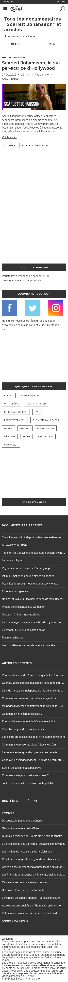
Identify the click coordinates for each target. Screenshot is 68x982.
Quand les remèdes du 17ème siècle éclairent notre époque (32, 836)
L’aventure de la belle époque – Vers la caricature (31, 897)
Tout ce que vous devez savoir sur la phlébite (28, 783)
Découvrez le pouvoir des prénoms (22, 820)
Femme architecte (12, 637)
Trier (51, 44)
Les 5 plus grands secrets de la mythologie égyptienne (34, 736)
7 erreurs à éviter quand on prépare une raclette (29, 752)
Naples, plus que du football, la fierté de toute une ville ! (33, 599)
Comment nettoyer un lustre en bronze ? (25, 775)
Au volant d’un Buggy (14, 545)
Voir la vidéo (9, 137)
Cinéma (13, 79)
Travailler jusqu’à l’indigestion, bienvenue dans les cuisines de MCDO (31, 538)
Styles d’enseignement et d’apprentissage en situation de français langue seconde (33, 867)
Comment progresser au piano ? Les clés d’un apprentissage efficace (29, 745)
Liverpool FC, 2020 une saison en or (23, 630)
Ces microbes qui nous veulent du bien (25, 882)
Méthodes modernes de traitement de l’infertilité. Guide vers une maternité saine (34, 706)
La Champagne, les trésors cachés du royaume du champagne (31, 622)
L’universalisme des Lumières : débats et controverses (33, 843)
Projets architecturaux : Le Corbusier (23, 606)
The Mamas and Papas (46, 420)
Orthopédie (11, 404)
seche (26, 436)
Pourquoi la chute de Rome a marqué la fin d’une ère (33, 675)
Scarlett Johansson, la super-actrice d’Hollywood (31, 65)
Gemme (8, 428)
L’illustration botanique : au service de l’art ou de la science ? (31, 913)
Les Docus (17, 978)
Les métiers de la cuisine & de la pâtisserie (27, 851)
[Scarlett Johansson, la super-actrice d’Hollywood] (34, 112)
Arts (4, 79)
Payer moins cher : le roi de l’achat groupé (26, 568)
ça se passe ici (32, 280)
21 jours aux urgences (15, 591)
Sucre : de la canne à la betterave (21, 767)
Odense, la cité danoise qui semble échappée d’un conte (31, 683)
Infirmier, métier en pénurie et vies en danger (28, 576)
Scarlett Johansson (35, 145)
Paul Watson (45, 436)
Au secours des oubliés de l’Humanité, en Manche (31, 905)
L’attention (8, 813)
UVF (37, 412)
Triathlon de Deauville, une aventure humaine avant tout (32, 553)
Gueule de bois (29, 396)
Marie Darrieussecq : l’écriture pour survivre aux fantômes (30, 584)
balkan (8, 396)
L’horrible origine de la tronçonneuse (23, 729)
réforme (9, 436)
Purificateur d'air (15, 412)
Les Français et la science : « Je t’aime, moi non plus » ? (34, 875)
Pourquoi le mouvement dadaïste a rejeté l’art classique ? (28, 722)
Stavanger (10, 445)
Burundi (25, 428)
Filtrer (20, 44)
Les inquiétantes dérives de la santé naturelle (28, 645)
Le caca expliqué (12, 560)
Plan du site (33, 978)
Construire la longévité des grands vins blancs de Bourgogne (31, 859)
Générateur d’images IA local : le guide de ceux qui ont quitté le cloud (34, 760)
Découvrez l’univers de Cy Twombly (23, 890)
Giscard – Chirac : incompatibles (21, 614)
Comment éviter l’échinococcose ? (22, 713)
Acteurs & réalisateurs (15, 921)
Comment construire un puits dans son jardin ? (29, 698)
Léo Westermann (14, 420)
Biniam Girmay (45, 428)
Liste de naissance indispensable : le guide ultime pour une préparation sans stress (31, 691)
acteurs (9, 145)
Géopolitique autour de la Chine (20, 828)
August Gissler (36, 404)
